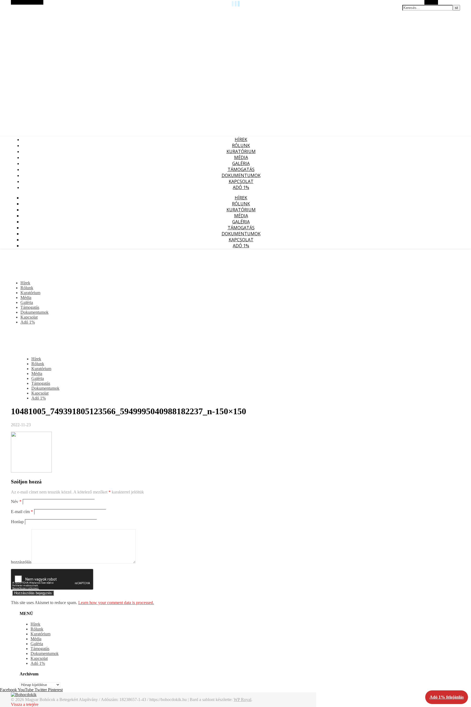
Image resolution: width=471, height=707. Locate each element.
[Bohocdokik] (24, 694)
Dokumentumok (241, 175)
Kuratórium (241, 151)
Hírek (241, 139)
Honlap (17, 521)
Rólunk (241, 145)
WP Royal (242, 699)
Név (16, 501)
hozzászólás (21, 562)
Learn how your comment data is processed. (116, 602)
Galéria (241, 163)
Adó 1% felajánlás (447, 697)
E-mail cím (22, 511)
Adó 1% (241, 187)
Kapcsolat (241, 181)
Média (241, 157)
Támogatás (241, 169)
